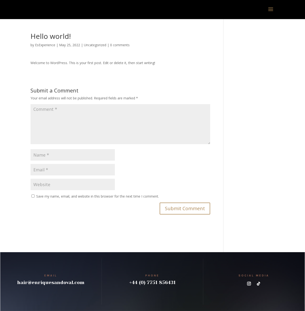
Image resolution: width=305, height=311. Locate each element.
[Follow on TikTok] (258, 283)
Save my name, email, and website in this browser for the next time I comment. (97, 196)
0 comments (120, 45)
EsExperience (45, 45)
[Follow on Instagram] (249, 283)
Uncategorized (95, 45)
